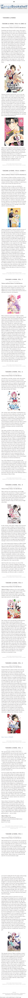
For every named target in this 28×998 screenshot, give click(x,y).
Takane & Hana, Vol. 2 (14, 663)
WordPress (7, 994)
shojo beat (10, 273)
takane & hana (18, 273)
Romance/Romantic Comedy (13, 827)
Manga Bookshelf (14, 8)
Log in (14, 992)
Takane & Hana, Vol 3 (14, 582)
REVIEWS (20, 272)
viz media (24, 273)
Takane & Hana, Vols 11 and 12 (14, 23)
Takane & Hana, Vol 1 (14, 834)
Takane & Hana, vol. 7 (14, 279)
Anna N (17, 281)
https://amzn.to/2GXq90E (7, 737)
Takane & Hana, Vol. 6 (14, 371)
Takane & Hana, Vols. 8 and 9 (14, 170)
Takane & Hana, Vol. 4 (14, 484)
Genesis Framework (18, 994)
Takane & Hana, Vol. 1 (14, 748)
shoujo (13, 273)
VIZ (17, 828)
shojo (20, 827)
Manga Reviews (15, 272)
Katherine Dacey (18, 750)
